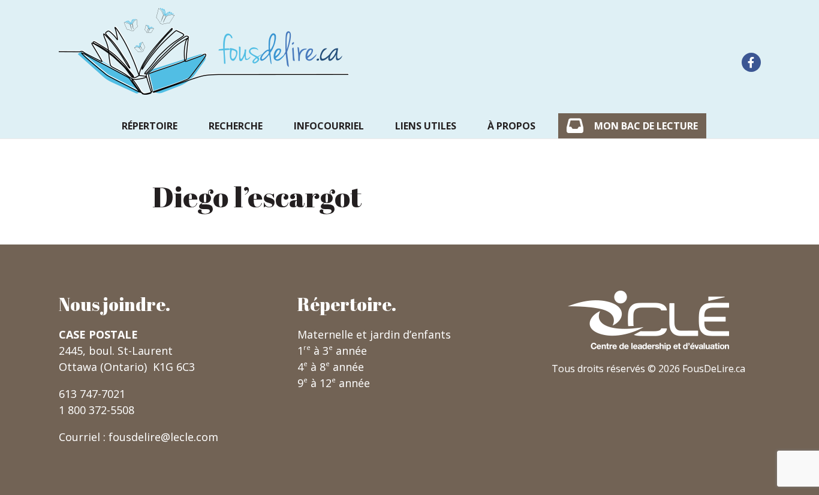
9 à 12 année (333, 383)
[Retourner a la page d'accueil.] (204, 51)
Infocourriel (329, 125)
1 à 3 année (332, 350)
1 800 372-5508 (96, 410)
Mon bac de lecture (646, 125)
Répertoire (149, 125)
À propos (511, 125)
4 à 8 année (330, 367)
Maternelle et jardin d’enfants (374, 334)
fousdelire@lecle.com (163, 437)
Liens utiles (425, 125)
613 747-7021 (92, 394)
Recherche (236, 125)
